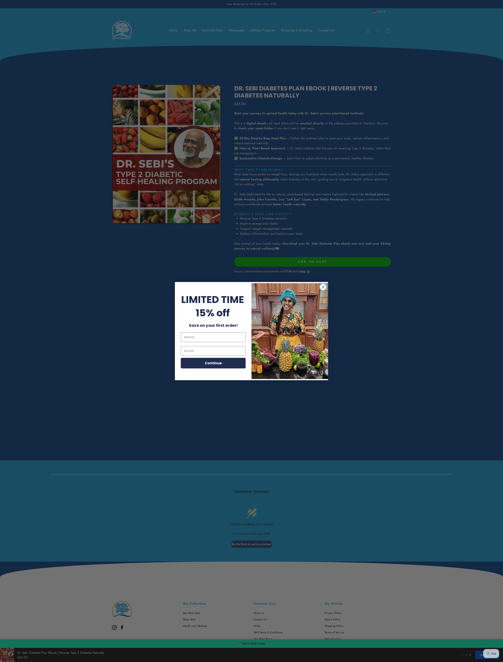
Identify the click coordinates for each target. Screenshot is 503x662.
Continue (213, 363)
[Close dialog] (323, 287)
